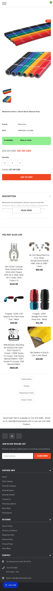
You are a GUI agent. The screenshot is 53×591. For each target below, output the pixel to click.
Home (4, 477)
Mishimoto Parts (26, 393)
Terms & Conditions (9, 531)
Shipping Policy (8, 535)
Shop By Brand (8, 490)
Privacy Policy (7, 544)
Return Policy (7, 526)
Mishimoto (22, 124)
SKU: (4, 130)
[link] (7, 92)
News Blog (6, 508)
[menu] (4, 3)
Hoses (26, 386)
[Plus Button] (19, 163)
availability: (8, 140)
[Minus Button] (4, 163)
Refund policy (7, 539)
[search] (11, 3)
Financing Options (9, 504)
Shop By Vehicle (8, 495)
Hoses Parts (26, 400)
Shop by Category (9, 486)
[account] (42, 4)
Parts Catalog (7, 481)
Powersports (7, 513)
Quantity (5, 157)
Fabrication (26, 379)
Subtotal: (5, 170)
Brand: (5, 124)
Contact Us (6, 499)
